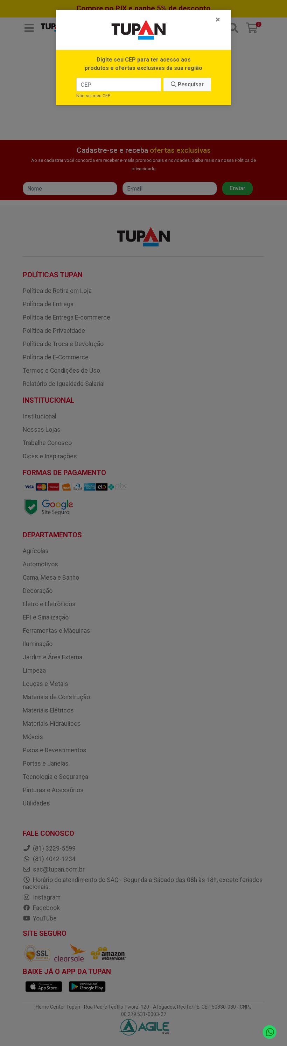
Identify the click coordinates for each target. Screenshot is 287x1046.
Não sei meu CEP (93, 95)
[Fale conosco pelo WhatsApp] (269, 1032)
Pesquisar (190, 84)
